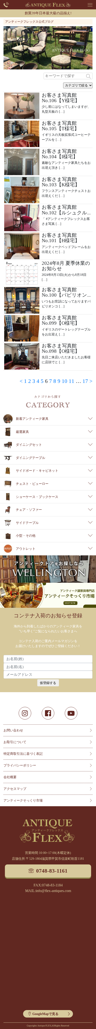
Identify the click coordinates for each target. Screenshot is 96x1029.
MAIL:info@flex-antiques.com (48, 891)
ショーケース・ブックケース (37, 497)
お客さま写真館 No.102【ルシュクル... (66, 209)
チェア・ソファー (29, 509)
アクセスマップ (14, 789)
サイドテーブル (27, 523)
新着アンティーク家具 (32, 419)
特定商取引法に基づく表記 (23, 754)
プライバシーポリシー (19, 765)
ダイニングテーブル (30, 458)
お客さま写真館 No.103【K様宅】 (61, 181)
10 (64, 381)
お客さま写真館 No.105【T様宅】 (60, 125)
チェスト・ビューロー (32, 484)
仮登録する (48, 683)
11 (71, 381)
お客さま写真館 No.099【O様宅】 (61, 320)
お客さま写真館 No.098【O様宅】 (61, 348)
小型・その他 (25, 535)
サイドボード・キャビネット (37, 470)
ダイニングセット (29, 444)
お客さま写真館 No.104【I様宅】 (60, 153)
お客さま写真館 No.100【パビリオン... (66, 292)
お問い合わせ (13, 730)
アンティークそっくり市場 (23, 800)
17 (85, 381)
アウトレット (25, 548)
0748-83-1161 (52, 871)
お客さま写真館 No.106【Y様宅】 (61, 97)
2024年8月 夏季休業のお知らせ (66, 265)
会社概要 (10, 777)
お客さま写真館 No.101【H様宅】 (61, 237)
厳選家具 (22, 432)
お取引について (14, 742)
